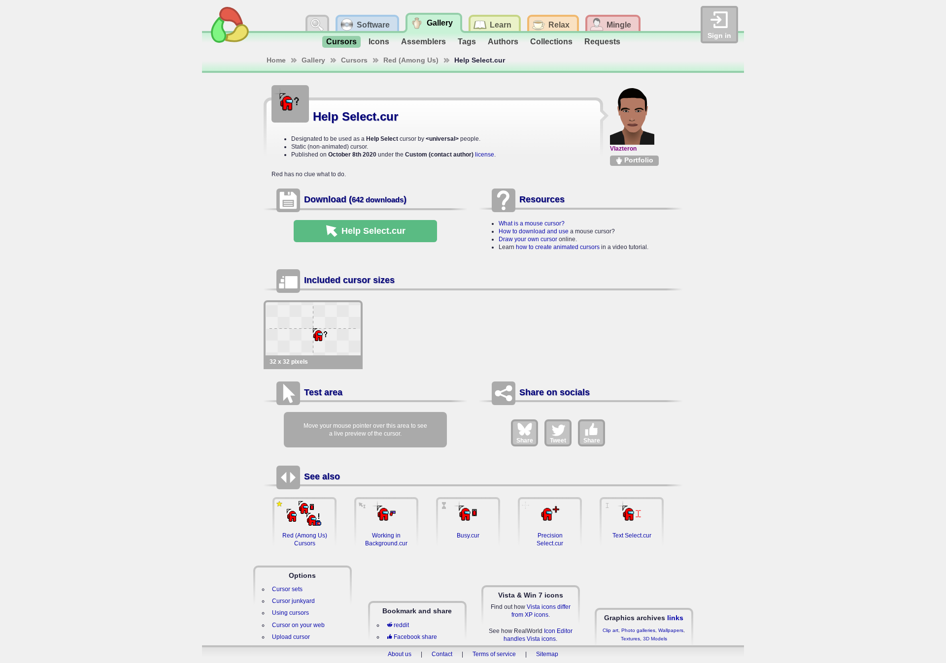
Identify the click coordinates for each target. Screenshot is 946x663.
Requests (602, 41)
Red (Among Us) (411, 60)
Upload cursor (291, 636)
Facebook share (415, 636)
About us (399, 654)
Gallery (313, 60)
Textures (630, 638)
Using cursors (290, 612)
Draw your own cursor (528, 239)
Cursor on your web (298, 625)
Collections (551, 41)
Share (524, 440)
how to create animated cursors (558, 247)
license (484, 154)
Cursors (341, 41)
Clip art (610, 630)
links (675, 618)
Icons (379, 41)
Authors (503, 41)
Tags (467, 41)
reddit (401, 625)
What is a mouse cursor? (532, 223)
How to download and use (534, 231)
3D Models (655, 638)
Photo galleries (638, 630)
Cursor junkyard (293, 601)
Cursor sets (287, 589)
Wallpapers (670, 630)
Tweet (558, 440)
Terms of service (494, 654)
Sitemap (547, 654)
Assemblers (423, 41)
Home (276, 60)
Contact (442, 654)
